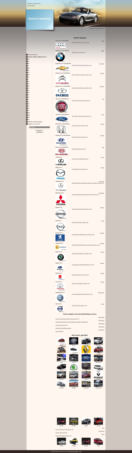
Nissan (102, 207)
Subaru (102, 263)
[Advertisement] (39, 42)
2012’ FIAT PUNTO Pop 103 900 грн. (63, 429)
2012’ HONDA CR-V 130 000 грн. (79, 125)
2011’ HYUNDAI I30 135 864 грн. (79, 137)
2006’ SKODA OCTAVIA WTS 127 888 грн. (81, 253)
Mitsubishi (101, 193)
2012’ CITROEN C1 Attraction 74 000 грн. (81, 74)
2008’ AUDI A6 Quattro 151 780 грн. (79, 42)
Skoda (102, 252)
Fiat (103, 99)
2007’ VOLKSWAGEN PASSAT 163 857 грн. (81, 294)
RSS (104, 28)
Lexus (102, 157)
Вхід (101, 28)
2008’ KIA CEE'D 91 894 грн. (78, 149)
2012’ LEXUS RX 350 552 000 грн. (79, 158)
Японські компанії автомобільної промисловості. (66, 318)
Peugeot (102, 233)
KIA (103, 147)
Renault (102, 243)
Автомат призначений (60, 432)
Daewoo (102, 86)
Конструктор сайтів (74, 451)
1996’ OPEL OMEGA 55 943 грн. (62, 435)
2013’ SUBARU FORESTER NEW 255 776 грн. (82, 264)
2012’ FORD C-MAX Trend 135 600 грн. (80, 116)
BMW (102, 50)
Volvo (102, 304)
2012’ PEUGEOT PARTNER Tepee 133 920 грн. (82, 234)
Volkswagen (101, 292)
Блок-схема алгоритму (60, 325)
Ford (103, 114)
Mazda (102, 167)
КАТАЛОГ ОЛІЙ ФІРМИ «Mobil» (62, 328)
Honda (102, 124)
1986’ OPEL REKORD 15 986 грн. (79, 222)
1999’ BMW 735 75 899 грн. (78, 52)
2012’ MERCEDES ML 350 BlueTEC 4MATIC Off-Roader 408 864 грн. (87, 183)
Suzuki (102, 273)
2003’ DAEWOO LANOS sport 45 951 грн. (81, 87)
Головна (91, 28)
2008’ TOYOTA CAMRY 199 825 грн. (80, 283)
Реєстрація (96, 28)
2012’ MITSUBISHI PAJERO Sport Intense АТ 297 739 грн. (84, 194)
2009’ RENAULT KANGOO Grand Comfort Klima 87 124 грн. (85, 245)
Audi (103, 41)
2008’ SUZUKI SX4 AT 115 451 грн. (79, 274)
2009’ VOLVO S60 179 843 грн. (78, 305)
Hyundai (102, 135)
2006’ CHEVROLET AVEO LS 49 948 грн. (81, 65)
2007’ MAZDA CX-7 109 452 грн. (79, 169)
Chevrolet (102, 63)
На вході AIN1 (58, 331)
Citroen (102, 73)
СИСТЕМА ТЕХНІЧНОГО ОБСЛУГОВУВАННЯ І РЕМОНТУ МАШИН (70, 322)
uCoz (80, 451)
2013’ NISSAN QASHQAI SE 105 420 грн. (81, 209)
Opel (103, 220)
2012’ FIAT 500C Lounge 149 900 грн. (80, 100)
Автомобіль (101, 317)
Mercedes (101, 181)
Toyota (102, 282)
